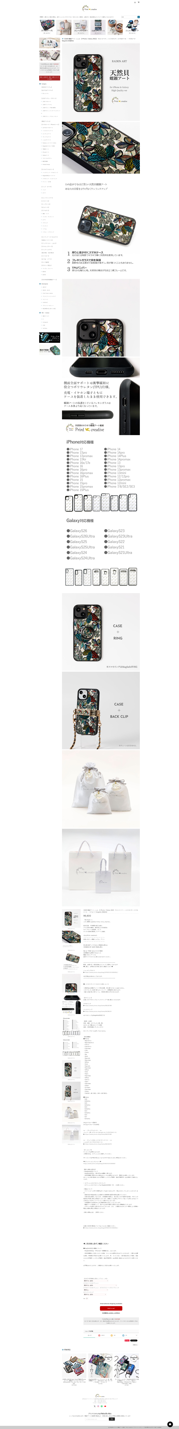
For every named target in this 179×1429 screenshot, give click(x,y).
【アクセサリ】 (45, 210)
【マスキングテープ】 (47, 246)
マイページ (45, 299)
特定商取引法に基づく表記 (49, 308)
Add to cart (111, 1308)
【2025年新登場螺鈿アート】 (49, 279)
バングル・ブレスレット (48, 216)
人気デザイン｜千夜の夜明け (49, 107)
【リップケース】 (46, 204)
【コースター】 (45, 256)
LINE (44, 325)
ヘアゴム (45, 229)
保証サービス (46, 316)
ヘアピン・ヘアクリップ (48, 232)
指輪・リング (46, 213)
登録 (112, 1419)
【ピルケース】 (45, 207)
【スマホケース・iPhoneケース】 (50, 124)
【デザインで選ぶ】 (46, 265)
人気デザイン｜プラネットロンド (50, 116)
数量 (84, 1298)
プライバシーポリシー (48, 305)
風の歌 (44, 271)
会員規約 (159, 1427)
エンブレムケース (47, 133)
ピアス (44, 219)
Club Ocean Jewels (48, 293)
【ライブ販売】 (45, 262)
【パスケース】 (45, 201)
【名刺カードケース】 (47, 240)
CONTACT (45, 302)
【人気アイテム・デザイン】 (49, 98)
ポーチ (44, 193)
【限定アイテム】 (46, 121)
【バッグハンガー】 (46, 249)
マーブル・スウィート (48, 268)
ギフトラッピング (88, 1292)
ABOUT (44, 287)
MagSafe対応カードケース (49, 175)
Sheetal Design (46, 164)
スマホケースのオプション (91, 1283)
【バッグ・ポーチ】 (46, 186)
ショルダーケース (47, 140)
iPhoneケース (46, 152)
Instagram (45, 322)
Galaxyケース (46, 155)
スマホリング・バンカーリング (50, 178)
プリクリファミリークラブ (49, 296)
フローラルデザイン (47, 158)
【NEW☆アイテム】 (46, 87)
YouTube (45, 328)
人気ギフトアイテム (47, 104)
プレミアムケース (47, 136)
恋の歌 (44, 274)
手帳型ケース (46, 149)
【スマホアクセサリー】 (47, 169)
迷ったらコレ (46, 93)
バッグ (44, 189)
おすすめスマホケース (48, 127)
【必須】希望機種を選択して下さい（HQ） (95, 1278)
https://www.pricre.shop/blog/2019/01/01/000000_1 (101, 972)
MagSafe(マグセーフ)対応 (49, 146)
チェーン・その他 (47, 181)
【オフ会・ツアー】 (46, 259)
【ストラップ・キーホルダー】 (49, 237)
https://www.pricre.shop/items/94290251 (98, 1011)
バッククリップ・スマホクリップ (50, 172)
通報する (135, 1344)
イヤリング (45, 222)
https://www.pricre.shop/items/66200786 (98, 1005)
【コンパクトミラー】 (47, 198)
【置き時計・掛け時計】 (47, 252)
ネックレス (45, 226)
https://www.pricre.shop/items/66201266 (98, 1134)
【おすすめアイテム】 (47, 90)
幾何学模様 (45, 161)
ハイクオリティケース (48, 130)
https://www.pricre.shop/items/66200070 (98, 1144)
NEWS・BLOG (46, 290)
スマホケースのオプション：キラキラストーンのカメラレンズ (101, 1287)
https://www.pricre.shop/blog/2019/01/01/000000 (99, 1163)
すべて (90, 1335)
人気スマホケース (47, 101)
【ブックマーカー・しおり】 (49, 243)
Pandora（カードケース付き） (50, 143)
